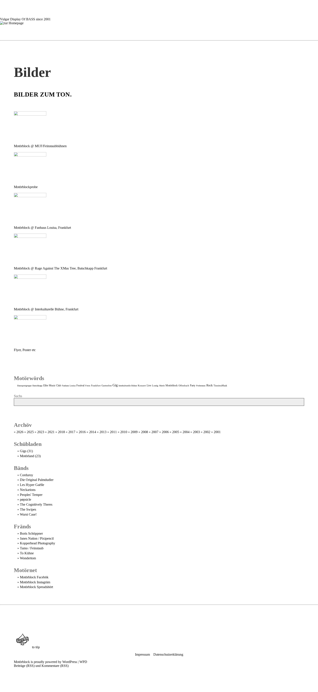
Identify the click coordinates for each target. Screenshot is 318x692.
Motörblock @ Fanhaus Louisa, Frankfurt (42, 227)
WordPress (69, 662)
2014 (92, 432)
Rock (209, 385)
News (86, 31)
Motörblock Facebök (34, 577)
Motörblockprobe (26, 187)
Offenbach (183, 385)
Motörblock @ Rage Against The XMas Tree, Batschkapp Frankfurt (60, 268)
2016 (82, 432)
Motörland (27, 456)
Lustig (155, 385)
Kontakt (225, 31)
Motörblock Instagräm (35, 582)
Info (135, 31)
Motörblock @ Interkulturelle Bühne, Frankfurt (46, 309)
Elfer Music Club (52, 385)
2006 (165, 432)
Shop (192, 31)
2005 (175, 432)
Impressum (142, 654)
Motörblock (171, 385)
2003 (196, 432)
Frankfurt (96, 385)
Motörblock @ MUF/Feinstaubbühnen (40, 146)
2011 (113, 432)
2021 (51, 432)
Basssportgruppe (24, 385)
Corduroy (26, 475)
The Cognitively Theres (36, 504)
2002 (206, 432)
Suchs (18, 396)
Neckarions (27, 490)
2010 (123, 432)
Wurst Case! (28, 514)
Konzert (142, 385)
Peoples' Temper (31, 495)
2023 (40, 432)
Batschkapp (37, 385)
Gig (115, 385)
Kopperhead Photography (37, 543)
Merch (162, 385)
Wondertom (28, 558)
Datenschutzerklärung (168, 654)
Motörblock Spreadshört (36, 587)
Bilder (163, 31)
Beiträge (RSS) (24, 666)
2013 (103, 432)
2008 (144, 432)
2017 (71, 432)
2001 (217, 432)
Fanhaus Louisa (68, 385)
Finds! (159, 410)
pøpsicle (25, 499)
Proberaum (201, 385)
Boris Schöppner (31, 533)
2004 (186, 432)
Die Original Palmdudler (36, 480)
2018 (61, 432)
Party (192, 385)
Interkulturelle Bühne (128, 385)
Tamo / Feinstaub (31, 548)
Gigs (111, 31)
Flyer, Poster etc (25, 350)
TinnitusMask (220, 385)
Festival (80, 385)
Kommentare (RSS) (55, 666)
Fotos (87, 385)
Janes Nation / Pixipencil (37, 538)
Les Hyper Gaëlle (32, 485)
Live (149, 385)
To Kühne (27, 553)
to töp (35, 647)
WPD (83, 662)
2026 (19, 432)
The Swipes (28, 509)
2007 (154, 432)
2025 (30, 432)
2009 (134, 432)
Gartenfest (106, 385)
